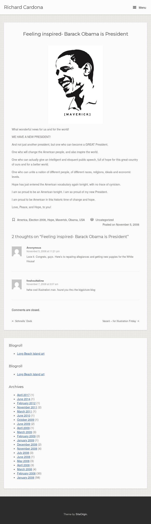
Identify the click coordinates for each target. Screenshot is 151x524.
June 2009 (23, 424)
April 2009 (23, 428)
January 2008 (25, 477)
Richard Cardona (23, 7)
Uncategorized (105, 220)
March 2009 (24, 432)
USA (82, 220)
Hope (50, 220)
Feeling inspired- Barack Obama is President (75, 34)
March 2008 (24, 469)
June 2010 (23, 415)
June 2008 (23, 457)
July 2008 (23, 453)
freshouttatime (35, 280)
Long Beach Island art (30, 353)
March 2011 (24, 411)
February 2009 (26, 436)
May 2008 (23, 461)
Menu (142, 7)
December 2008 (27, 444)
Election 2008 (37, 220)
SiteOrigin (81, 514)
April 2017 (23, 395)
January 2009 (25, 440)
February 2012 (26, 403)
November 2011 (27, 407)
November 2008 (27, 448)
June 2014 (23, 399)
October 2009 (25, 420)
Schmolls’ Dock (23, 321)
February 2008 (26, 473)
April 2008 (23, 465)
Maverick (61, 220)
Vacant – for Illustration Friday (119, 321)
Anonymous (34, 247)
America (22, 220)
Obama (73, 220)
